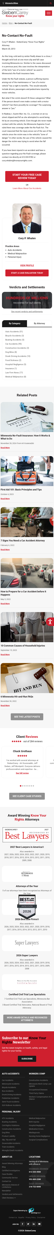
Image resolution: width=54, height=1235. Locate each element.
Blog (4, 1167)
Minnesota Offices (11, 3)
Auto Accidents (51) (14, 331)
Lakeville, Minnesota (37, 1176)
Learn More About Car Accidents (27, 188)
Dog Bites (6, 1132)
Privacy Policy (31, 1217)
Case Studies (7, 1174)
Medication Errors (36, 1129)
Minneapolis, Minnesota (38, 1168)
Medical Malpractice (37, 1118)
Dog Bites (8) (11, 352)
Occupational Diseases (38, 1090)
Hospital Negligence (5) (15, 364)
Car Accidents (7, 1080)
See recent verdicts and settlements (27, 311)
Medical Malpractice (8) (15, 377)
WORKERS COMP (37, 1073)
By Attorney (39, 323)
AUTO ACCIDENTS (10, 1073)
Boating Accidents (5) (14, 340)
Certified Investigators (11, 1170)
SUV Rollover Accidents (11, 1105)
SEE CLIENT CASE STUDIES (27, 796)
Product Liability (8, 1136)
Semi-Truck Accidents (10, 1102)
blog (11, 23)
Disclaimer (41, 1217)
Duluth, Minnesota (36, 1183)
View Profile (27, 265)
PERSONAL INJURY (11, 1111)
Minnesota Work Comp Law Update (40, 1085)
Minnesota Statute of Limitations (10, 1186)
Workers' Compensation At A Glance (40, 1098)
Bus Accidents (8, 1091)
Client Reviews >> (9, 1198)
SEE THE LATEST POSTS (27, 716)
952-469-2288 (35, 1179)
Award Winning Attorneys (12, 1163)
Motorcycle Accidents (10, 1084)
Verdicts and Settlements (12, 1194)
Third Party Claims (36, 1093)
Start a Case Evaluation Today (27, 273)
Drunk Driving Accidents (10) (17, 356)
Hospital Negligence (37, 1125)
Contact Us (6, 1181)
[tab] (20, 786)
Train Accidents (8, 1147)
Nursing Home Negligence (39, 1136)
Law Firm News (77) (14, 372)
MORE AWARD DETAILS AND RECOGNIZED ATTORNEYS (27, 1018)
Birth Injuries (34, 1122)
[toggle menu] (48, 13)
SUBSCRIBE (27, 1058)
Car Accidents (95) (13, 344)
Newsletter (6, 1191)
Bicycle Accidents (9, 1087)
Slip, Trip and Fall (8, 1140)
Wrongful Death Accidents (12, 1150)
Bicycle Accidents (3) (14, 335)
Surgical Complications (38, 1140)
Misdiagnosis (34, 1132)
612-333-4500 (35, 1172)
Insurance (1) (11, 368)
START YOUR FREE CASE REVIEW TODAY (27, 176)
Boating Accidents (9, 1122)
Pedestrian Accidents (10, 1098)
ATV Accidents (8, 1118)
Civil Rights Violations (10, 1125)
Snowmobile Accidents (11, 1143)
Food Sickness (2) (13, 360)
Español (21, 1217)
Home (4, 23)
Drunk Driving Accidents (11, 1094)
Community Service (10, 1178)
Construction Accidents (11, 1129)
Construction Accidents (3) (17, 348)
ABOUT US (7, 1157)
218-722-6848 (35, 1187)
